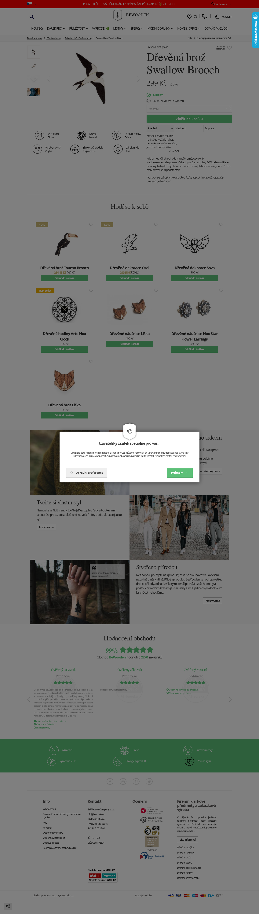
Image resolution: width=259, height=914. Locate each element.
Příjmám (177, 472)
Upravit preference (89, 472)
